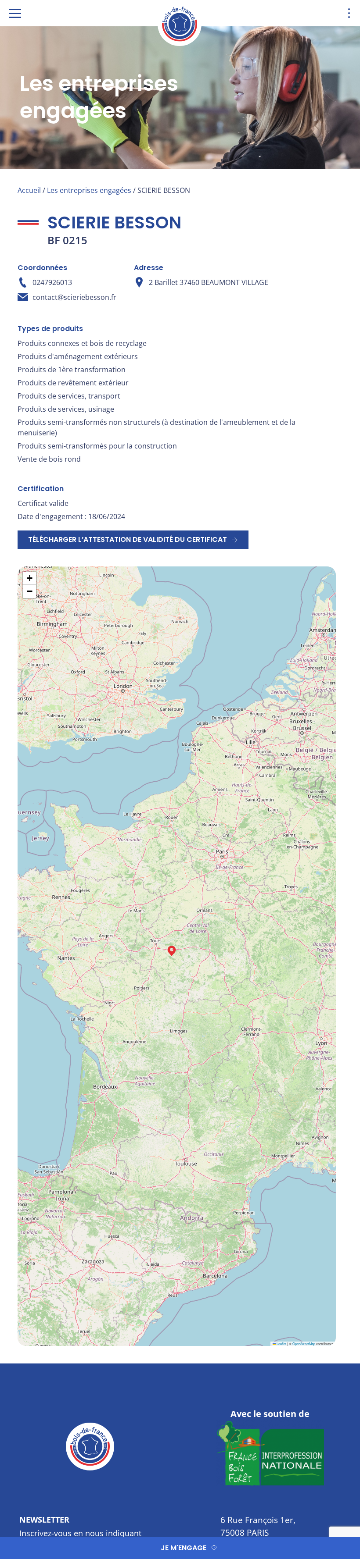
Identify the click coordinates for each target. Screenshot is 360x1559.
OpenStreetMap (303, 1343)
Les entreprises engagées (89, 190)
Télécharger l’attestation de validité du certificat (127, 539)
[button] (171, 951)
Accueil (29, 190)
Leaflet (281, 1343)
